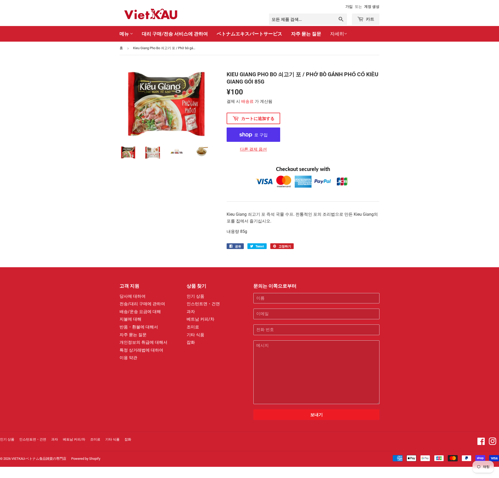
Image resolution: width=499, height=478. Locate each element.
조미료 (193, 326)
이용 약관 (128, 357)
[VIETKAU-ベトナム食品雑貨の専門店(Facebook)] (481, 443)
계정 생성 (371, 6)
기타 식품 (195, 334)
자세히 (337, 33)
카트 (369, 18)
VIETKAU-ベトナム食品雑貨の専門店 (38, 459)
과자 (191, 311)
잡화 (191, 342)
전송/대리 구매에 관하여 (142, 303)
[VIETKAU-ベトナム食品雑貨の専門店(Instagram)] (492, 443)
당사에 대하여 (133, 296)
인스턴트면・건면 (203, 303)
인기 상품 (195, 296)
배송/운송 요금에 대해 (140, 311)
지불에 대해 (130, 319)
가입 (349, 6)
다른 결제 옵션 (253, 149)
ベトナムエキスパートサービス (249, 33)
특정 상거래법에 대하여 (141, 350)
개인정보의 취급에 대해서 (143, 342)
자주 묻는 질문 (306, 33)
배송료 (247, 101)
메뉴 (125, 33)
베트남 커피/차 (200, 319)
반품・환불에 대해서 (139, 326)
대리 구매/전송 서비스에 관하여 (175, 33)
